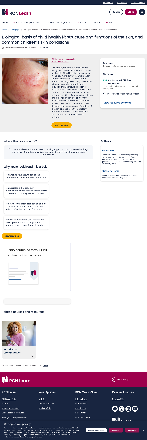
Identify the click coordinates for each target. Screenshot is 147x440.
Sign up (116, 12)
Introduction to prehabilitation (12, 351)
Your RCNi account (47, 403)
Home (5, 22)
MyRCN (42, 399)
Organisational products (13, 412)
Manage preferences (96, 430)
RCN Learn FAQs (9, 399)
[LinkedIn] (128, 409)
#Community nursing (60, 61)
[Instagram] (121, 409)
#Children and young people (63, 59)
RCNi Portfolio (45, 408)
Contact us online (138, 2)
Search (5, 403)
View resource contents (117, 102)
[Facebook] (115, 409)
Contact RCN (118, 399)
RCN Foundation (82, 417)
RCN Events (80, 412)
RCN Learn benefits (10, 408)
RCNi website (122, 2)
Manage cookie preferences (14, 417)
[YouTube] (135, 409)
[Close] (143, 430)
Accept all (132, 430)
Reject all (115, 430)
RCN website (108, 2)
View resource (62, 125)
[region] (73, 430)
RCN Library (80, 408)
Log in (131, 12)
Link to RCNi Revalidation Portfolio (123, 94)
